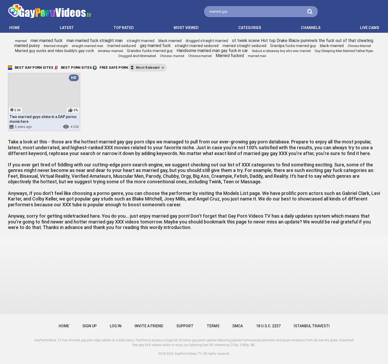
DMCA (238, 326)
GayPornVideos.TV (188, 354)
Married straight (56, 46)
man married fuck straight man (95, 40)
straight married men (87, 46)
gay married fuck (155, 45)
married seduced (121, 46)
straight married (140, 41)
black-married (332, 45)
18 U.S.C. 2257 (268, 326)
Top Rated (123, 28)
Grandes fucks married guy (150, 51)
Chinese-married (200, 56)
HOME (14, 28)
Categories (249, 28)
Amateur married (110, 51)
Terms (213, 326)
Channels (310, 28)
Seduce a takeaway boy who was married (281, 51)
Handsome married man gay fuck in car (212, 50)
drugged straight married (207, 41)
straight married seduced (197, 45)
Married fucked (230, 55)
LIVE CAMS (369, 28)
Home (64, 326)
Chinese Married (359, 46)
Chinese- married (172, 56)
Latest (67, 28)
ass (46, 127)
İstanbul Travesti (312, 326)
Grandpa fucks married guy (293, 46)
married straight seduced (244, 45)
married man (257, 56)
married (21, 41)
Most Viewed (186, 28)
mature (58, 127)
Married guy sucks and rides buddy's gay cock (54, 50)
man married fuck (47, 40)
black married (170, 40)
